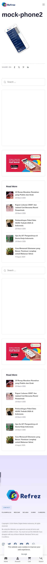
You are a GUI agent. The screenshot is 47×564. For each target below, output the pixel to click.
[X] (19, 67)
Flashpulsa (6, 512)
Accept (24, 554)
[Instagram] (3, 544)
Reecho (17, 512)
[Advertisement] (23, 118)
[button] (44, 4)
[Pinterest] (23, 67)
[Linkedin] (28, 67)
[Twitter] (9, 544)
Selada (25, 512)
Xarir (33, 512)
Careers (41, 512)
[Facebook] (14, 67)
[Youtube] (21, 544)
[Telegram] (27, 544)
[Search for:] (23, 82)
